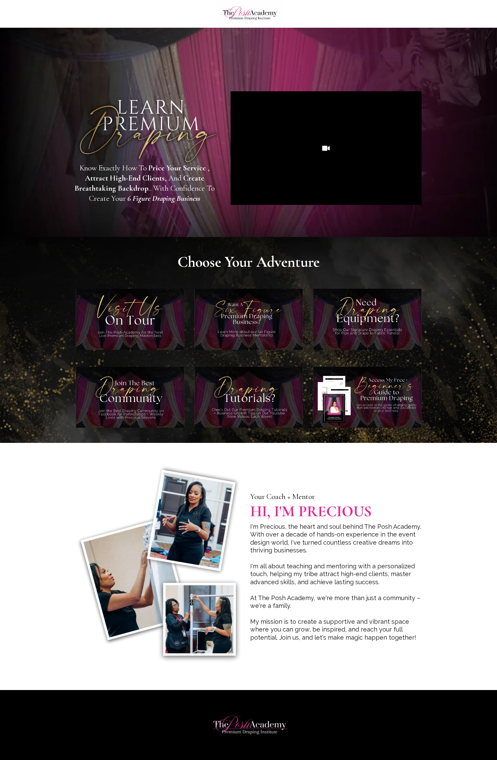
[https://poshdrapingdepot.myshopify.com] (367, 319)
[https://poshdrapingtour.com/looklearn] (130, 319)
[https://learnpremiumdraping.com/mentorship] (248, 319)
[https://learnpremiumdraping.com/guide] (367, 397)
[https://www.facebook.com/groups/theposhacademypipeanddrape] (130, 397)
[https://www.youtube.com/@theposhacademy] (248, 397)
